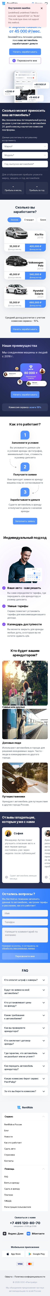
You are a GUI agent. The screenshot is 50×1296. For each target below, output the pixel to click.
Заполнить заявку (25, 521)
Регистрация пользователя (17, 1207)
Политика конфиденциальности (30, 1276)
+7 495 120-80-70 (25, 1223)
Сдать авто (10, 1149)
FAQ (6, 1176)
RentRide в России (13, 1124)
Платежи (8, 1195)
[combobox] (25, 146)
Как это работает (13, 1142)
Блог (6, 1130)
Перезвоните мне (25, 956)
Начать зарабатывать (25, 51)
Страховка (9, 1155)
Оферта (8, 1276)
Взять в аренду (11, 1183)
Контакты (8, 1161)
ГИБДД (7, 1201)
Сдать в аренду (12, 1189)
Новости (8, 1136)
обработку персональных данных (18, 948)
